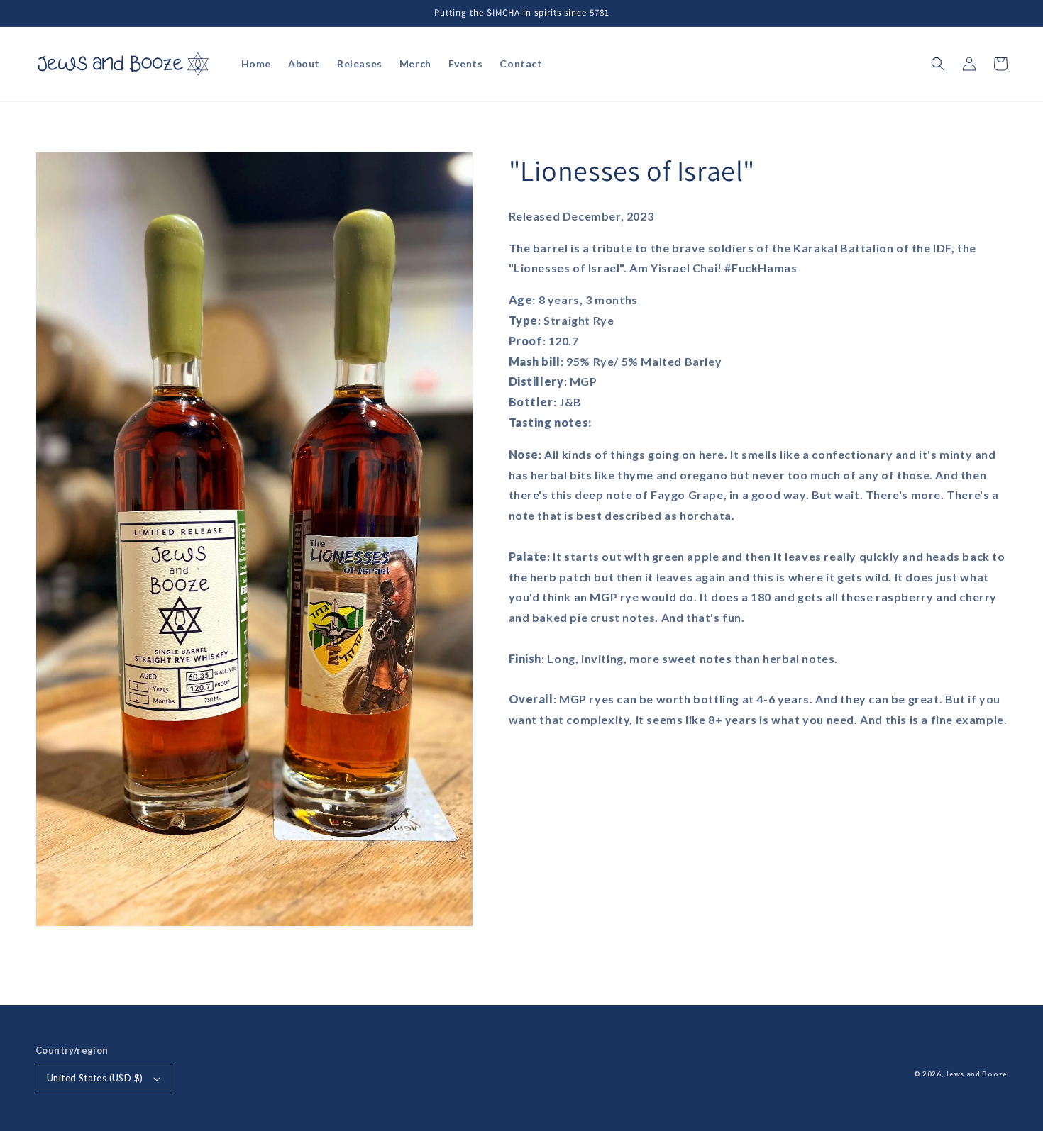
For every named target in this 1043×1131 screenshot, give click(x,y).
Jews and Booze (976, 1073)
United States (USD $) (95, 1077)
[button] (938, 63)
